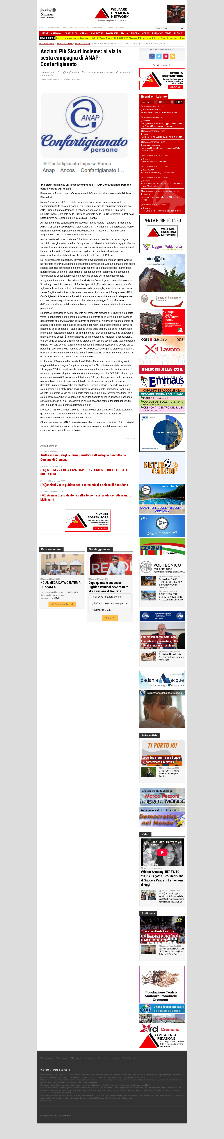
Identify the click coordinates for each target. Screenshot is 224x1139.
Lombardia (112, 33)
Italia (124, 33)
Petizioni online (51, 549)
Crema (84, 33)
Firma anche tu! (63, 604)
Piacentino (97, 33)
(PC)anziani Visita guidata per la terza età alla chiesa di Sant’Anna (84, 485)
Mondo (145, 33)
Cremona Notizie (46, 1058)
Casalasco (71, 33)
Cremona (56, 33)
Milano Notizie (76, 1058)
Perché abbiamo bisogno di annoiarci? (179, 38)
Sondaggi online (99, 549)
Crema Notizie (61, 1058)
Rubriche (157, 33)
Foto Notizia (149, 735)
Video (168, 33)
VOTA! (111, 618)
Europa (135, 33)
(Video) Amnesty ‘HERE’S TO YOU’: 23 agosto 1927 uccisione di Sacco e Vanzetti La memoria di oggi (115, 38)
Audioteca (148, 913)
